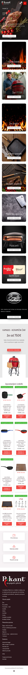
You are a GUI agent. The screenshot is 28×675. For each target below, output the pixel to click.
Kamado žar (5, 646)
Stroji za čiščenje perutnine (9, 627)
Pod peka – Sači (6, 607)
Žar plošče (14, 123)
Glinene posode (6, 650)
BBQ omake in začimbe (8, 644)
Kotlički (4, 609)
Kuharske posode (14, 153)
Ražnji (3, 611)
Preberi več (7, 416)
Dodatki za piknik (14, 183)
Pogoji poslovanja (7, 657)
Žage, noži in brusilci (7, 625)
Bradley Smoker (6, 619)
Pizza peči (14, 245)
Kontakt (4, 659)
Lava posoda (5, 648)
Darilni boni (14, 275)
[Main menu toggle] (24, 3)
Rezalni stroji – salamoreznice (10, 634)
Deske (4, 615)
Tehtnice (4, 636)
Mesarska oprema (14, 213)
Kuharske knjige (6, 642)
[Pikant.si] (6, 3)
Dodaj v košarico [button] (7, 452)
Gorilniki (4, 613)
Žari (14, 92)
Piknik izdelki (14, 61)
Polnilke (4, 630)
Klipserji (4, 632)
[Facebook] (14, 671)
